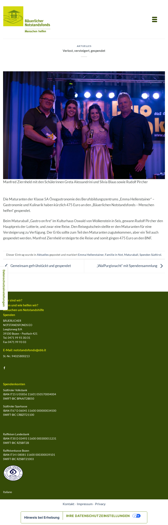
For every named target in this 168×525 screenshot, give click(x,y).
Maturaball (131, 254)
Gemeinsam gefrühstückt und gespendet (40, 266)
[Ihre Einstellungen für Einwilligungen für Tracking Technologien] (4, 288)
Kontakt (68, 504)
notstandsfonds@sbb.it (30, 350)
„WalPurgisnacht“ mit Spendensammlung (127, 266)
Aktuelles (84, 46)
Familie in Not (114, 254)
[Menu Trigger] (154, 19)
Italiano (7, 492)
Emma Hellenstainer (91, 254)
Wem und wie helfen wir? (20, 305)
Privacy (100, 504)
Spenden (9, 315)
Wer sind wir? (12, 300)
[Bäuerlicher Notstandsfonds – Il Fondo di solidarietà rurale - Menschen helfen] (27, 19)
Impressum (85, 504)
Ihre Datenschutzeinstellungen (98, 516)
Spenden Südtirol (150, 254)
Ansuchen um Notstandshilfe (23, 310)
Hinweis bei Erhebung (41, 517)
